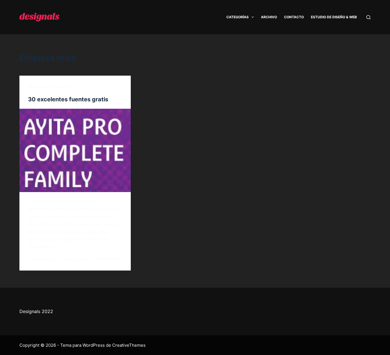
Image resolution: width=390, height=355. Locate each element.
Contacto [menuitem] (294, 17)
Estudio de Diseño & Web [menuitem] (334, 17)
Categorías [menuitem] (237, 17)
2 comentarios (107, 259)
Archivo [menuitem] (269, 17)
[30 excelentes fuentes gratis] (75, 150)
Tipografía (59, 87)
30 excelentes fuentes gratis (68, 99)
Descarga (37, 87)
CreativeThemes (129, 345)
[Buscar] (368, 17)
